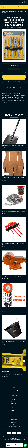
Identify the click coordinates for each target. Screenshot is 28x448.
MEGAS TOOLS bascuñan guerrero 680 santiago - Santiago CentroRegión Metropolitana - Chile (14, 424)
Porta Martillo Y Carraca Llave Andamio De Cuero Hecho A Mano (13, 178)
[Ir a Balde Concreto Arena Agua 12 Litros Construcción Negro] (14, 327)
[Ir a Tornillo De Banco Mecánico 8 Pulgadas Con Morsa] (14, 262)
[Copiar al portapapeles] (21, 87)
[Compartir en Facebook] (7, 87)
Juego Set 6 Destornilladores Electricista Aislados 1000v (13, 244)
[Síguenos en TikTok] (17, 390)
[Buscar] (19, 2)
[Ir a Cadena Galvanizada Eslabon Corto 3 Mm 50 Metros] (14, 197)
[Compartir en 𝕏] (11, 87)
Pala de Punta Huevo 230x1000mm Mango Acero (13, 145)
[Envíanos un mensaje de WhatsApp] (25, 445)
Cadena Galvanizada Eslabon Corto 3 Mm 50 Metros (13, 211)
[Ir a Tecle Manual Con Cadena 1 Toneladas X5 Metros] (14, 295)
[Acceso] (23, 2)
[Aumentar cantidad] (25, 72)
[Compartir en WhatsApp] (14, 87)
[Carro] (26, 2)
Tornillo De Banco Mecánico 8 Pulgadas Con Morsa (13, 277)
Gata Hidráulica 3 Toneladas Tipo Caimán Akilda (13, 375)
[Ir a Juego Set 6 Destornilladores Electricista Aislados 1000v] (14, 229)
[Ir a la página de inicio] (2, 2)
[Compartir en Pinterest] (17, 87)
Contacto (14, 399)
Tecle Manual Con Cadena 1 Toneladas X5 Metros (13, 309)
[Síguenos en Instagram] (15, 390)
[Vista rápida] (24, 131)
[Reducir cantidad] (3, 72)
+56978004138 (14, 416)
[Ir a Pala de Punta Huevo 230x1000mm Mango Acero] (14, 131)
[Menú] (16, 2)
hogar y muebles (14, 401)
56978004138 (14, 419)
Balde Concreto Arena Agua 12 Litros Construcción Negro (13, 342)
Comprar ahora (14, 76)
